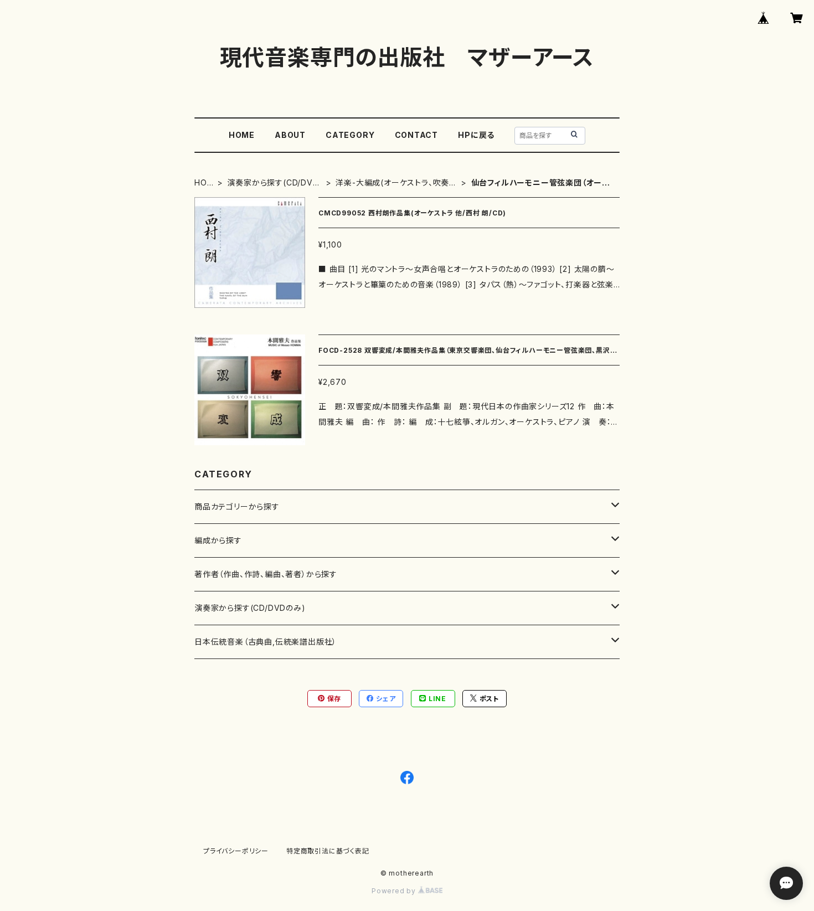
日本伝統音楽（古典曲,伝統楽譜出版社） (265, 641)
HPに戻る (476, 135)
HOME (242, 135)
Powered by (395, 891)
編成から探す (218, 540)
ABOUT (290, 135)
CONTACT (417, 135)
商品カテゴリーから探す (237, 506)
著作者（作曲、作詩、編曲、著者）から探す (265, 574)
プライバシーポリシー (236, 851)
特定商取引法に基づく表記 (327, 851)
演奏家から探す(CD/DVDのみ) (272, 183)
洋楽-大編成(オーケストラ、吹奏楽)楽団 (392, 183)
